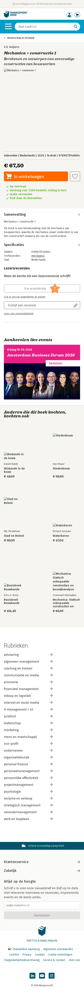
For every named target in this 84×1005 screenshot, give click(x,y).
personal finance (16, 764)
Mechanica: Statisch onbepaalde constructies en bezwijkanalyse (66, 603)
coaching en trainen (18, 668)
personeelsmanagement (22, 771)
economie (11, 682)
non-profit (11, 744)
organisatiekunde (16, 757)
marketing (11, 730)
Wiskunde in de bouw (14, 470)
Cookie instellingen (60, 954)
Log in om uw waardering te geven (24, 296)
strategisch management (22, 805)
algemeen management (21, 661)
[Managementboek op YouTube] (42, 976)
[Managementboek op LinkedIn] (32, 976)
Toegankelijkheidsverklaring (22, 960)
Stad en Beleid (14, 535)
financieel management (21, 689)
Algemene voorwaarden (58, 949)
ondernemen (13, 750)
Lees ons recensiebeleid (18, 313)
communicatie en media (21, 675)
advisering (11, 655)
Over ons (74, 960)
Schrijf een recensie (22, 305)
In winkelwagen (29, 176)
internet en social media (21, 702)
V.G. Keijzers (11, 47)
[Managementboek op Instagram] (52, 976)
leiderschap (12, 723)
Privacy (26, 954)
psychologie (12, 791)
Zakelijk (10, 871)
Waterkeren (61, 535)
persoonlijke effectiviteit (21, 778)
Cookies (40, 954)
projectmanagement (18, 785)
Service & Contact (54, 960)
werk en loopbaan (16, 819)
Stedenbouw (61, 468)
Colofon (14, 954)
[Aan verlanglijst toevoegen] (75, 176)
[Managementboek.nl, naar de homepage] (15, 16)
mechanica (37, 256)
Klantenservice (16, 862)
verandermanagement (20, 812)
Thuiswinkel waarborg (26, 949)
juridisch (10, 716)
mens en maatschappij (20, 737)
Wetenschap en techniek (20, 37)
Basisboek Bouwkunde (12, 601)
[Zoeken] (75, 27)
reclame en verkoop (18, 798)
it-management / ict (18, 709)
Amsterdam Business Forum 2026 (41, 355)
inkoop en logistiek (17, 696)
